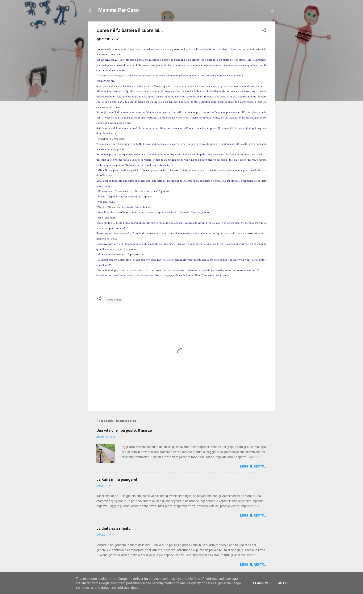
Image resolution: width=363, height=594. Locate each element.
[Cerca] (272, 11)
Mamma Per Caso (118, 10)
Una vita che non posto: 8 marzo (124, 430)
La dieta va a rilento (113, 528)
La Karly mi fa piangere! (116, 479)
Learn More (263, 583)
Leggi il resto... (253, 466)
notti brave (114, 300)
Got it (283, 583)
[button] (264, 31)
